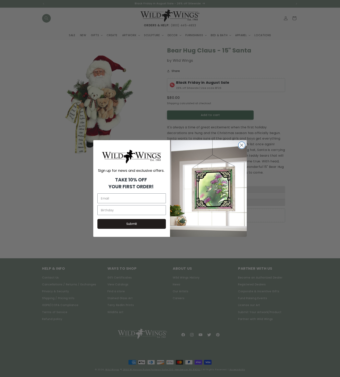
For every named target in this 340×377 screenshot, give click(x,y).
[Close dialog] (241, 145)
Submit (131, 224)
